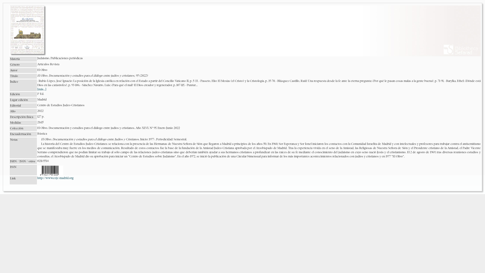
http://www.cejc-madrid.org (55, 178)
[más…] (41, 89)
